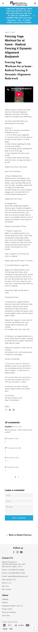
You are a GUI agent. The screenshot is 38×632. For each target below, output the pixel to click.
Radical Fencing (12, 622)
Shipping (5, 599)
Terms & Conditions (9, 612)
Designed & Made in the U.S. (12, 606)
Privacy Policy (7, 609)
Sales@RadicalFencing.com (18, 576)
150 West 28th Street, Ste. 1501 (14, 564)
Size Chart (6, 616)
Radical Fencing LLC (10, 562)
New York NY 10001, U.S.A (12, 567)
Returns (5, 602)
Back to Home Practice (20, 534)
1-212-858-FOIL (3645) (16, 570)
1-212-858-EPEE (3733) (16, 573)
